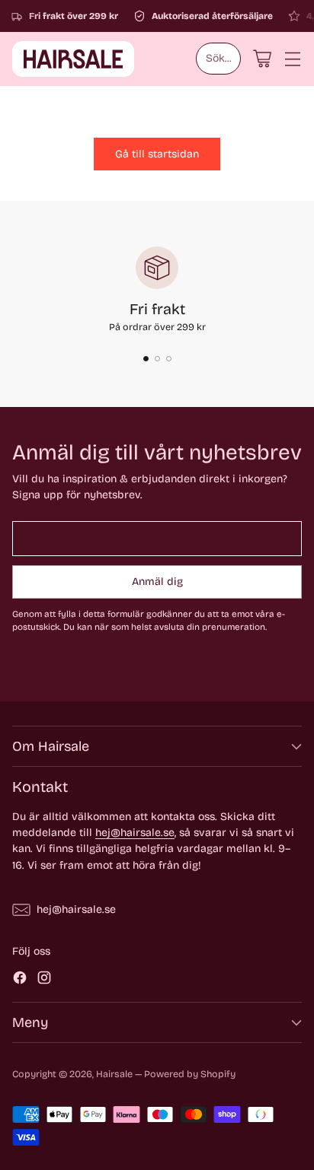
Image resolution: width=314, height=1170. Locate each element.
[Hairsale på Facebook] (20, 979)
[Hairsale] (73, 59)
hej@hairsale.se (135, 832)
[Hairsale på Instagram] (44, 979)
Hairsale (114, 1073)
